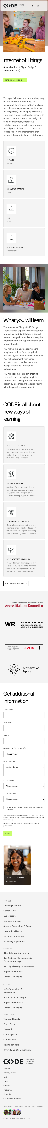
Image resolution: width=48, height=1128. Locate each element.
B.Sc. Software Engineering (16, 953)
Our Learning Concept (14, 583)
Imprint (6, 1068)
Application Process (13, 971)
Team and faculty (11, 1019)
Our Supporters (11, 1034)
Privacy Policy (8, 820)
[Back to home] (13, 6)
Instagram (7, 1090)
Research (7, 1029)
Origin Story (9, 1024)
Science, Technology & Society (18, 926)
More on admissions (13, 80)
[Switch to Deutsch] (38, 6)
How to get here (11, 1044)
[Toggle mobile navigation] (43, 6)
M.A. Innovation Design (14, 997)
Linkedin (7, 1094)
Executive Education (13, 936)
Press (5, 1081)
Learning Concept (12, 905)
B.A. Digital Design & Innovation (18, 966)
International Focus (12, 931)
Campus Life (9, 910)
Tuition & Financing (12, 976)
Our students (9, 915)
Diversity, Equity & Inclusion (17, 1049)
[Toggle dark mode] (33, 6)
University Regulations (14, 941)
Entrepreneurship (12, 921)
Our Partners (9, 1039)
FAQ (5, 1077)
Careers (6, 1085)
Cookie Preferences (12, 1098)
